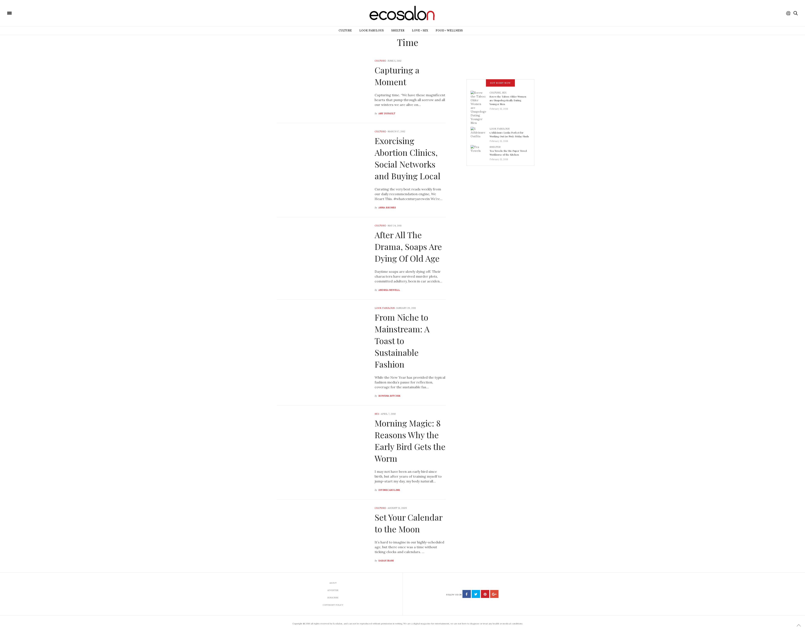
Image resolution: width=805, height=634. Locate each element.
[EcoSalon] (34, 13)
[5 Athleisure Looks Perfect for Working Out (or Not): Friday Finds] (480, 133)
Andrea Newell (389, 289)
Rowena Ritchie (389, 395)
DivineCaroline (389, 489)
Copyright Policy (333, 605)
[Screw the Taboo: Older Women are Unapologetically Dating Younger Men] (480, 107)
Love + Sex (420, 30)
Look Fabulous (371, 30)
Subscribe (333, 597)
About (333, 583)
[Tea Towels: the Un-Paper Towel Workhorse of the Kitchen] (480, 152)
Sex (377, 413)
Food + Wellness (449, 30)
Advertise (333, 590)
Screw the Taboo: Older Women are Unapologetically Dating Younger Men (507, 100)
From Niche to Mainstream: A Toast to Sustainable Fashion (402, 341)
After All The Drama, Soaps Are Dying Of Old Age (408, 246)
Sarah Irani (386, 560)
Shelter (397, 30)
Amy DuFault (386, 113)
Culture (345, 30)
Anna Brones (387, 207)
